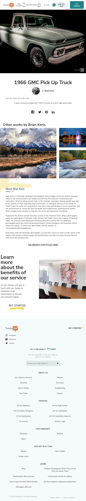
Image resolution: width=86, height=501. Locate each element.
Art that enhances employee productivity (60, 481)
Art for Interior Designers (23, 411)
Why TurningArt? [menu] (19, 5)
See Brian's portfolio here (43, 244)
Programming (60, 388)
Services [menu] (28, 5)
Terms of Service (69, 498)
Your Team (23, 393)
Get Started (76, 5)
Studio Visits (23, 456)
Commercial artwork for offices (60, 476)
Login (47, 5)
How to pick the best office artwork (23, 481)
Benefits (23, 383)
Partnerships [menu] (33, 5)
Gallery (23, 451)
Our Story (60, 383)
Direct (23, 439)
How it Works (23, 388)
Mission (60, 377)
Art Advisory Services (23, 377)
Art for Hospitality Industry (60, 416)
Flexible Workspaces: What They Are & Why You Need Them (60, 469)
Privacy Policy (55, 498)
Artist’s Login (60, 421)
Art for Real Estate (60, 405)
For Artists (23, 421)
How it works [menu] (24, 4)
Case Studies (60, 451)
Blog (23, 468)
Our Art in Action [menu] (39, 4)
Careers (60, 393)
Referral (60, 433)
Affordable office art (24, 487)
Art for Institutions (23, 416)
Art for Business (23, 405)
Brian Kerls (49, 90)
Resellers (23, 433)
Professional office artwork (23, 476)
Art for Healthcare (60, 411)
